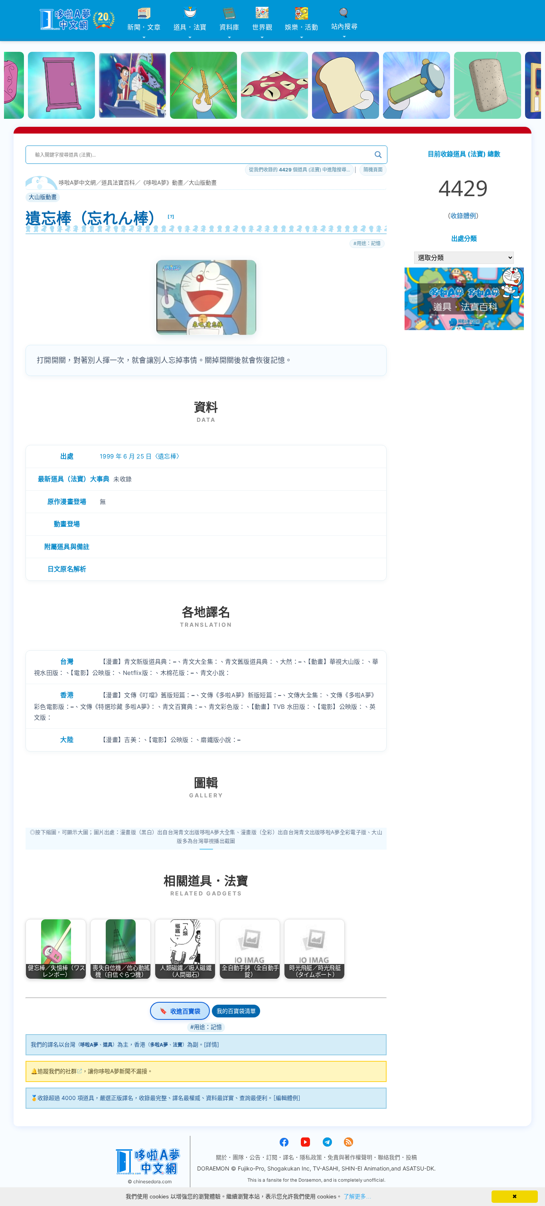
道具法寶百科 (118, 182)
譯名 (288, 1157)
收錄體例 (463, 216)
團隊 (238, 1157)
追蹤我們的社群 (57, 1071)
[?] (171, 216)
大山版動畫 (203, 182)
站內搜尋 (344, 26)
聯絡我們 (389, 1157)
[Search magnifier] (378, 154)
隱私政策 (311, 1157)
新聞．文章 (144, 27)
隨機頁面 (373, 170)
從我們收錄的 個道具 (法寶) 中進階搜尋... (299, 170)
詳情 (211, 1044)
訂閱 (271, 1157)
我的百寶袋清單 (236, 1010)
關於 (221, 1157)
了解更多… (357, 1196)
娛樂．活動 (301, 27)
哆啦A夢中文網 (77, 182)
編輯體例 (287, 1097)
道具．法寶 (190, 27)
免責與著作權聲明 (350, 1157)
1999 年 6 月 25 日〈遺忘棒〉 (141, 456)
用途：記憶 (369, 243)
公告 (255, 1157)
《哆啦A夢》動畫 (161, 182)
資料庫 (229, 27)
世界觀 (262, 27)
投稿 (411, 1157)
